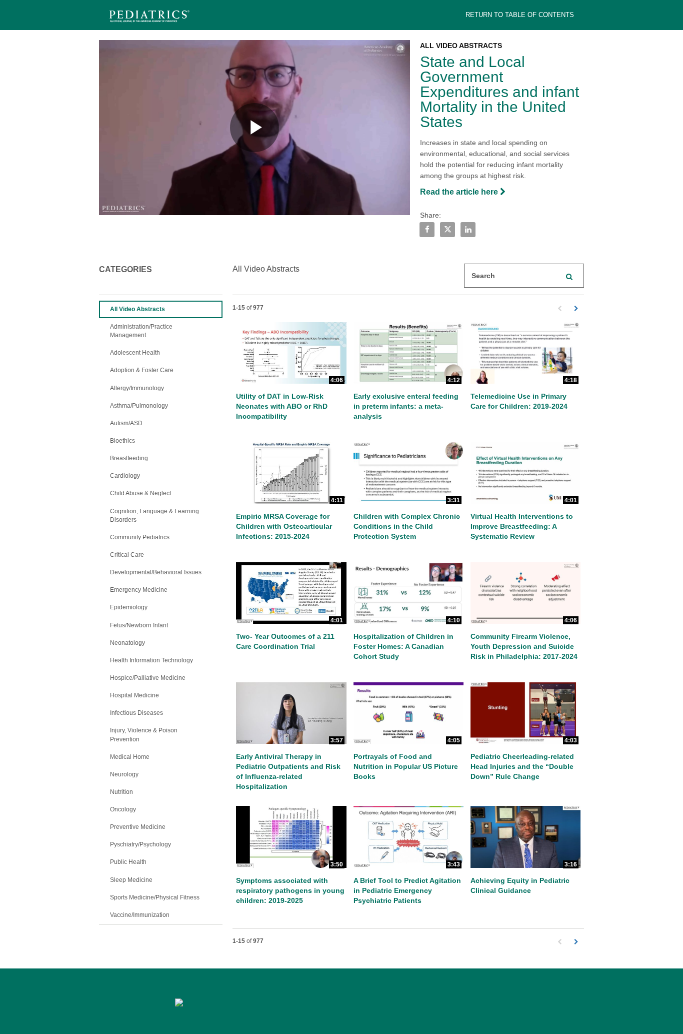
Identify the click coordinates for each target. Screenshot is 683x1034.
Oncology (123, 809)
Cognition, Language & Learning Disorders (154, 515)
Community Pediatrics (140, 537)
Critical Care (127, 554)
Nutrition (121, 791)
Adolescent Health (135, 352)
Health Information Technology (151, 660)
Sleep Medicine (131, 879)
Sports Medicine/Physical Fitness (155, 897)
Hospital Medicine (134, 695)
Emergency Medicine (139, 589)
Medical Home (130, 756)
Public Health (128, 861)
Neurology (124, 774)
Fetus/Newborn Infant (139, 625)
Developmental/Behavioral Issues (156, 572)
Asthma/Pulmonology (139, 405)
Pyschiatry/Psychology (140, 844)
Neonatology (127, 642)
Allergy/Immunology (137, 388)
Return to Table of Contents (520, 15)
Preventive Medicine (138, 826)
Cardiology (125, 475)
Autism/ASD (126, 423)
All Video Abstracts (137, 309)
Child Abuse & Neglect (140, 493)
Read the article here (460, 192)
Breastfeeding (129, 458)
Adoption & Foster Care (142, 370)
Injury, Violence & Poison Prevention (144, 734)
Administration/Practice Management (141, 331)
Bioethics (122, 440)
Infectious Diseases (136, 712)
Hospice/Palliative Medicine (148, 677)
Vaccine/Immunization (140, 914)
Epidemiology (129, 607)
